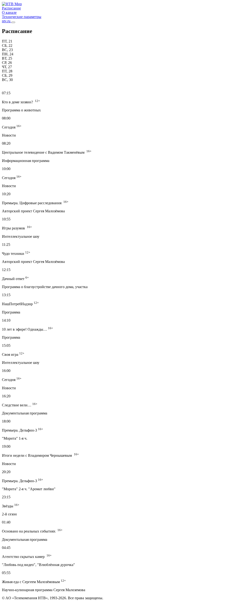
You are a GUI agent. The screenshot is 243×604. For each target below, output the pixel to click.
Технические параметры (21, 17)
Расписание (11, 8)
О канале (9, 12)
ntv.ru (6, 21)
